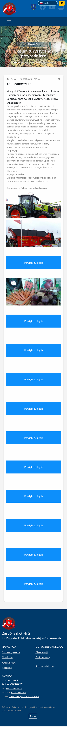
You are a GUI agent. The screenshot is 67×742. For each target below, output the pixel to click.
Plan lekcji (41, 652)
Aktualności (9, 662)
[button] (5, 46)
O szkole (7, 657)
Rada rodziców (44, 666)
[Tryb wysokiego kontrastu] (62, 3)
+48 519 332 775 (18, 692)
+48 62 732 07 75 (14, 688)
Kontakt (7, 668)
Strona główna (11, 652)
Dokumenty (42, 657)
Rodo (33, 716)
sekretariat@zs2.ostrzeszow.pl (24, 696)
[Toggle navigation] (8, 22)
